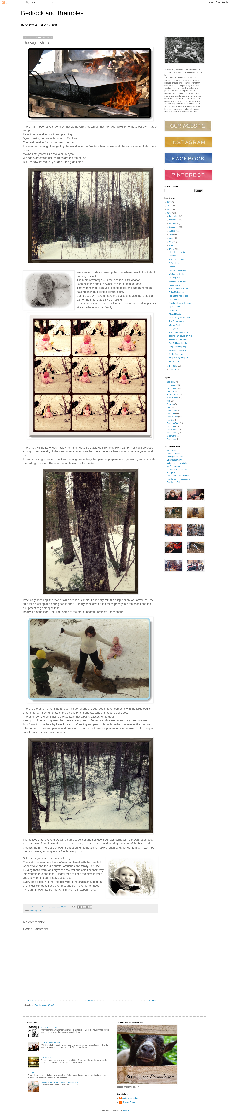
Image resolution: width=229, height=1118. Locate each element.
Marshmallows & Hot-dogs (180, 303)
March (172, 249)
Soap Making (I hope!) (178, 358)
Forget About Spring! (177, 347)
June (171, 238)
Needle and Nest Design (177, 469)
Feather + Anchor (174, 454)
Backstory (171, 382)
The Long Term (36, 911)
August (172, 231)
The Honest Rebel (174, 482)
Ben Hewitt (171, 450)
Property (170, 404)
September (174, 227)
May (171, 242)
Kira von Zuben (128, 1102)
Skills (169, 407)
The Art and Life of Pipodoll (178, 476)
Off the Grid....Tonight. (178, 354)
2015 (169, 202)
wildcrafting (171, 436)
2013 (169, 209)
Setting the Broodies (177, 350)
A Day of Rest (174, 328)
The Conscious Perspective (178, 479)
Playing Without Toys (178, 339)
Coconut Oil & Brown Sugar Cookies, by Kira (59, 1082)
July (171, 234)
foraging (170, 391)
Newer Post (28, 1000)
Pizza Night (174, 361)
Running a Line (175, 278)
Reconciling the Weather (179, 318)
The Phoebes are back (178, 289)
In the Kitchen (172, 398)
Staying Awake (175, 325)
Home (90, 1000)
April (171, 245)
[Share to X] (84, 907)
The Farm (171, 414)
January (173, 369)
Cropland (173, 256)
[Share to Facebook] (87, 907)
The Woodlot (172, 429)
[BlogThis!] (81, 907)
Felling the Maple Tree (178, 296)
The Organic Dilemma (178, 259)
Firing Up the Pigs (176, 292)
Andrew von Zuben (130, 1098)
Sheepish (171, 473)
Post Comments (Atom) (44, 1005)
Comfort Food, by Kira (178, 343)
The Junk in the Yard (49, 1027)
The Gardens (172, 417)
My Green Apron (173, 466)
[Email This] (78, 907)
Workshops (171, 439)
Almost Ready (175, 314)
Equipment (171, 385)
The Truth (171, 426)
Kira (168, 401)
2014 (169, 206)
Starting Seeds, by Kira (50, 1042)
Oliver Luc (173, 310)
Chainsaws (174, 299)
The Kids (170, 420)
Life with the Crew (174, 460)
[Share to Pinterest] (90, 907)
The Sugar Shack (176, 321)
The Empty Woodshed (178, 332)
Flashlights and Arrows (176, 457)
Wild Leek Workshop (177, 281)
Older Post (152, 1000)
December (174, 216)
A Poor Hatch (174, 263)
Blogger (126, 1110)
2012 (169, 213)
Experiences (172, 388)
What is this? (172, 433)
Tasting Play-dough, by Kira (180, 336)
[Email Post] (73, 907)
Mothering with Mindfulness (178, 463)
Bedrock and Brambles (52, 13)
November (174, 220)
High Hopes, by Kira (177, 252)
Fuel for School (47, 1057)
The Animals (172, 410)
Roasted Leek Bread (177, 270)
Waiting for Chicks (176, 274)
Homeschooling (173, 394)
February (173, 366)
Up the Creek (174, 307)
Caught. (31, 1072)
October (173, 223)
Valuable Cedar (175, 267)
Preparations (174, 285)
